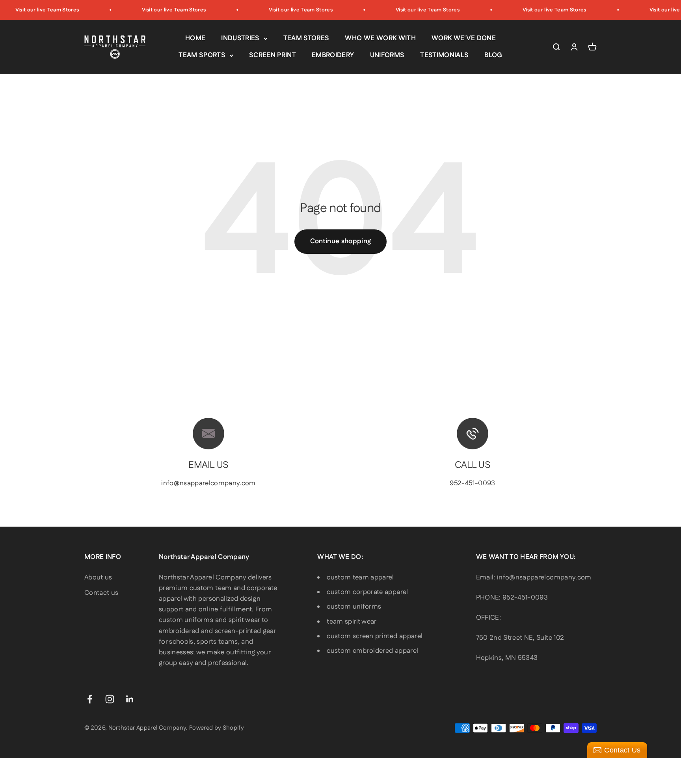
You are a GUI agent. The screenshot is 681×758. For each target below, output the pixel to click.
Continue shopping (340, 241)
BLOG (493, 55)
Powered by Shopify (216, 728)
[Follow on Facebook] (89, 699)
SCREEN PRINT (272, 55)
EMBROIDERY (333, 55)
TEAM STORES (306, 38)
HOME (195, 38)
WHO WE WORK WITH (380, 38)
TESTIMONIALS (444, 55)
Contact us (101, 593)
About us (98, 577)
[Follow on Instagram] (109, 699)
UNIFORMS (387, 55)
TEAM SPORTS (202, 55)
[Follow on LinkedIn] (130, 699)
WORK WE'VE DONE (464, 38)
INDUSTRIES (240, 38)
